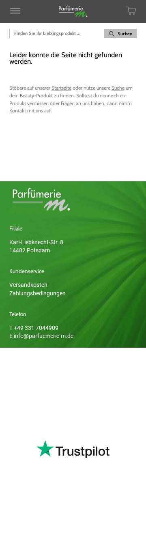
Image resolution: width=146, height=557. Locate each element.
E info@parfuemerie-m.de (41, 336)
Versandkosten (28, 285)
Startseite (61, 88)
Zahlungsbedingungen (37, 293)
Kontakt (17, 111)
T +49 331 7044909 (33, 328)
